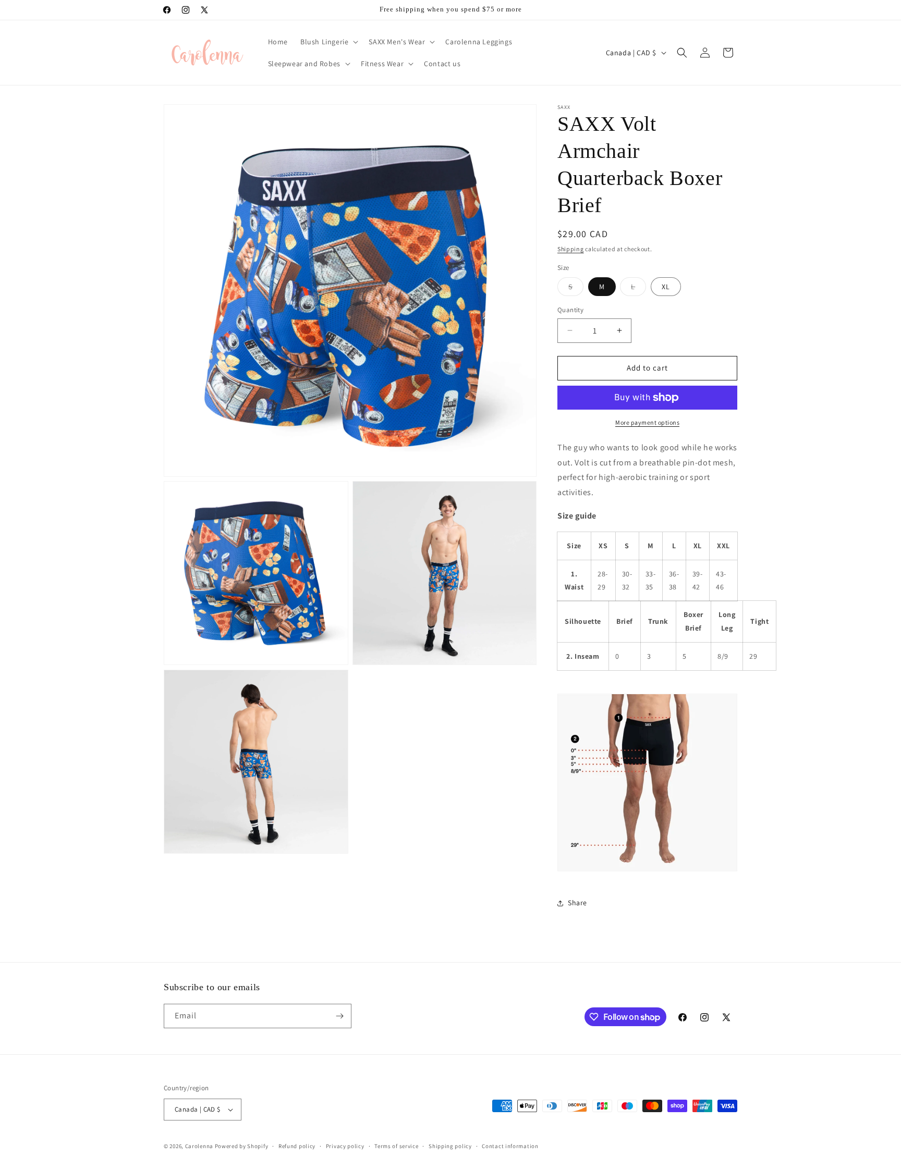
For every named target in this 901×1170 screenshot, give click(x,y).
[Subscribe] (339, 1016)
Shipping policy (450, 1146)
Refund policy (296, 1146)
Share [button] (577, 902)
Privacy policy (345, 1146)
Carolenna (199, 1146)
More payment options (647, 422)
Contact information (510, 1146)
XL (666, 286)
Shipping (570, 249)
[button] (328, 42)
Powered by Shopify (242, 1146)
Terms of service (396, 1146)
